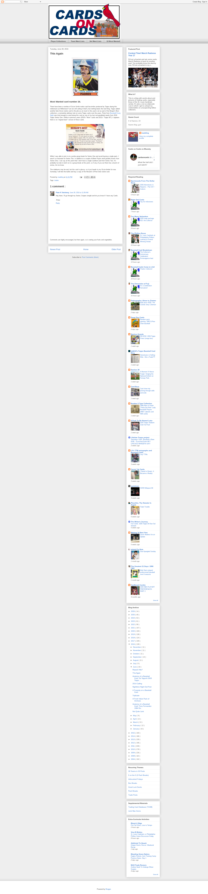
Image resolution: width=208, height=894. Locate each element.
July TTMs (144, 454)
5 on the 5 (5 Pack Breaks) (138, 775)
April (135, 719)
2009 (133, 753)
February (136, 725)
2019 (133, 634)
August (136, 660)
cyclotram (135, 486)
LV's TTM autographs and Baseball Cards (141, 451)
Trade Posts (132, 795)
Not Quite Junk (138, 711)
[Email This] (85, 177)
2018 (133, 638)
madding (145, 133)
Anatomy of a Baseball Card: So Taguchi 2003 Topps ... (142, 678)
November (137, 650)
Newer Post (55, 249)
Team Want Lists (77, 41)
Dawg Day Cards (137, 317)
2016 (133, 644)
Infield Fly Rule (137, 549)
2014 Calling (137, 684)
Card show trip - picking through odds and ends (147, 391)
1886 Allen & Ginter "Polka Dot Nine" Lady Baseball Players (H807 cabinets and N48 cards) (148, 410)
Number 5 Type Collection (141, 403)
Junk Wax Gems (134, 811)
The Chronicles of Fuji (140, 284)
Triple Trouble (145, 507)
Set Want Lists (95, 41)
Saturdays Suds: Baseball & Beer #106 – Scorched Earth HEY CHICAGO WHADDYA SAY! (142, 442)
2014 (133, 736)
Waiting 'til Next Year (139, 533)
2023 (133, 621)
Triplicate (136, 695)
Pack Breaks (133, 791)
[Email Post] (81, 177)
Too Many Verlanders (139, 216)
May (135, 715)
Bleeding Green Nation (140, 854)
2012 (133, 743)
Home (85, 249)
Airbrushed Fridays (135, 779)
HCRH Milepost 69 (146, 488)
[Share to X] (90, 177)
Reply (58, 203)
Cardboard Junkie (138, 585)
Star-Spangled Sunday (148, 551)
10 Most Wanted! (113, 41)
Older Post (116, 249)
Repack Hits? (138, 670)
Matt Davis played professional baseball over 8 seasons (147, 572)
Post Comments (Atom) (90, 257)
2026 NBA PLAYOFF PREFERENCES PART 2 (147, 589)
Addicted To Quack (139, 843)
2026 (133, 611)
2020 (133, 631)
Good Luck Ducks (135, 787)
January (136, 729)
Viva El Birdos (136, 832)
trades (56, 180)
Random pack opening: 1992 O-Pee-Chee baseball (147, 322)
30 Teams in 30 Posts (136, 771)
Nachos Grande (137, 334)
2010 (133, 749)
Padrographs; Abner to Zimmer (143, 301)
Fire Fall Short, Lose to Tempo (141, 825)
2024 (133, 618)
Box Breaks (132, 783)
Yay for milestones (146, 202)
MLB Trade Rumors (138, 865)
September (137, 657)
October (136, 654)
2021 (133, 628)
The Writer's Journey (139, 522)
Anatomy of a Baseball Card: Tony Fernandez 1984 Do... (142, 706)
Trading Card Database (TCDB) (140, 807)
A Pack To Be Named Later (141, 421)
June (135, 667)
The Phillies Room (138, 233)
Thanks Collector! (146, 269)
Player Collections (58, 41)
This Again (136, 673)
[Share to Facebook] (92, 177)
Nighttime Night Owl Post (142, 687)
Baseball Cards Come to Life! (143, 267)
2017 (133, 641)
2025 (133, 615)
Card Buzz (135, 387)
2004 (133, 759)
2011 (133, 746)
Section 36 (135, 370)
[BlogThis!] (87, 177)
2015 (133, 733)
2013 (133, 739)
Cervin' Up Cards (138, 469)
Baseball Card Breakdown (141, 250)
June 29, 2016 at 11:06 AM (79, 192)
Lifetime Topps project (140, 437)
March (135, 722)
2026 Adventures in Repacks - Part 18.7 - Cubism (147, 187)
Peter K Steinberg (62, 192)
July (134, 663)
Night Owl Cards (137, 200)
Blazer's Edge (136, 823)
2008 (133, 756)
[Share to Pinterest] (94, 177)
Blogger (108, 889)
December (137, 647)
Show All (155, 600)
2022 (133, 624)
